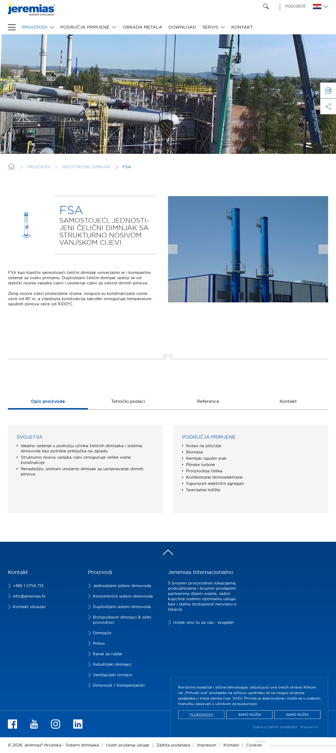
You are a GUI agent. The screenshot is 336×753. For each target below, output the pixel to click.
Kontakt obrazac (29, 606)
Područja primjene (84, 27)
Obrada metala (142, 27)
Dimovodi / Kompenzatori (119, 685)
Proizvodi (34, 27)
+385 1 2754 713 (28, 585)
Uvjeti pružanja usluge (127, 745)
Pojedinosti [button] (201, 714)
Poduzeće (295, 6)
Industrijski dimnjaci (112, 664)
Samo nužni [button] (249, 714)
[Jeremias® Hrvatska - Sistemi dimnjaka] (31, 12)
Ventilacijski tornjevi (112, 674)
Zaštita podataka (173, 745)
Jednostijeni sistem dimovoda (122, 585)
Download (182, 27)
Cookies (254, 745)
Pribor (99, 643)
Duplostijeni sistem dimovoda (122, 606)
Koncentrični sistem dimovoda (123, 596)
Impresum (309, 726)
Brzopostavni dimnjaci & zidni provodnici (122, 620)
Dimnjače (102, 632)
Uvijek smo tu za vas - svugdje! (203, 622)
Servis (210, 27)
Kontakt (242, 27)
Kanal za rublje (107, 653)
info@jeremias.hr (29, 596)
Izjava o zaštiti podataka (275, 726)
